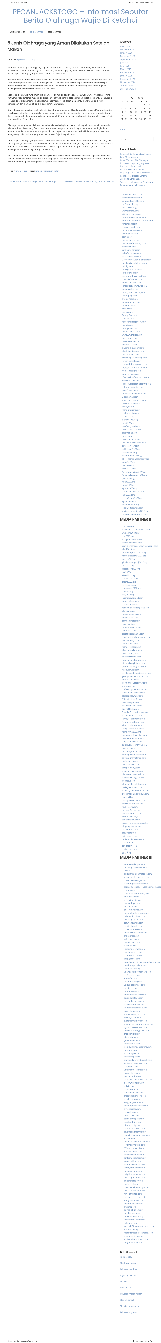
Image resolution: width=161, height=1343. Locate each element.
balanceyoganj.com (131, 250)
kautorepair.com (130, 643)
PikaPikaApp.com (130, 272)
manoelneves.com (130, 240)
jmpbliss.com (128, 325)
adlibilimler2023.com (131, 449)
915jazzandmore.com (132, 741)
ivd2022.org (127, 591)
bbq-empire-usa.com (132, 826)
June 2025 (124, 66)
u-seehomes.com (130, 396)
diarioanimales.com (131, 620)
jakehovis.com (128, 748)
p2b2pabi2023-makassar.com (136, 529)
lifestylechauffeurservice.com (135, 377)
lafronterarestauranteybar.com (138, 1024)
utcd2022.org (128, 565)
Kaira (24, 1341)
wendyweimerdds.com (132, 334)
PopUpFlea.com (129, 315)
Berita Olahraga (17, 31)
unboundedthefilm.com (133, 201)
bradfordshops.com (131, 439)
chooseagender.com (131, 227)
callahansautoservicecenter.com (137, 673)
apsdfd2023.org (129, 488)
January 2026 (126, 52)
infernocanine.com (132, 1076)
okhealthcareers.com (132, 194)
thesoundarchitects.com (135, 1095)
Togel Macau (126, 1256)
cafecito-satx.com (132, 991)
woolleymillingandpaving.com (138, 1046)
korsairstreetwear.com (134, 949)
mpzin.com (127, 308)
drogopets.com (129, 832)
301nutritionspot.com (134, 1148)
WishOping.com (129, 295)
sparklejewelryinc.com (134, 1004)
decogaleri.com (129, 624)
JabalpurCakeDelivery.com (134, 263)
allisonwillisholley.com (134, 1082)
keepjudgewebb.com (133, 1102)
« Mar (123, 129)
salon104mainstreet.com (133, 692)
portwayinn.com (131, 1089)
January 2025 (126, 75)
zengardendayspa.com (134, 1001)
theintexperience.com (132, 197)
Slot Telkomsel (127, 1300)
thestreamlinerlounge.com (136, 1187)
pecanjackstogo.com (133, 998)
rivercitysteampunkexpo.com (137, 1135)
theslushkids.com (132, 1033)
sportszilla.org (129, 797)
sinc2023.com (128, 536)
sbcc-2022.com (129, 468)
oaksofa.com (128, 842)
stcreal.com (127, 312)
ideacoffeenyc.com (130, 653)
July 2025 (124, 62)
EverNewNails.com (130, 380)
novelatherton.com (133, 1193)
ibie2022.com (128, 465)
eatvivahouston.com (133, 922)
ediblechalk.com (129, 836)
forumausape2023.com (133, 491)
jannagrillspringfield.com (133, 718)
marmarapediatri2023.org (134, 555)
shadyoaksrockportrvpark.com (136, 637)
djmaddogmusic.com (133, 1092)
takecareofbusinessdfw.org (135, 276)
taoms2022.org (129, 581)
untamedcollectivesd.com (135, 1069)
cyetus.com (127, 436)
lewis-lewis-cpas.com (131, 429)
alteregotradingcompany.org (135, 459)
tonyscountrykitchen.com (134, 758)
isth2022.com (128, 526)
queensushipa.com (131, 331)
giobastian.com (131, 1037)
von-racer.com (128, 686)
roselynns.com (129, 246)
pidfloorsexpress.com (132, 214)
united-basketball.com (134, 984)
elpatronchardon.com (132, 725)
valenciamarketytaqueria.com (137, 971)
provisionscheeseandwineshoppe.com (140, 546)
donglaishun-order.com (133, 728)
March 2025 (125, 69)
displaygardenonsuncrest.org (136, 823)
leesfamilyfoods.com (131, 426)
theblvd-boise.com (130, 413)
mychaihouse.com (130, 764)
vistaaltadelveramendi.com (136, 877)
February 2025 (127, 72)
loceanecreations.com (134, 1154)
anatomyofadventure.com (136, 1105)
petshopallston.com (133, 952)
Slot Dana (124, 1281)
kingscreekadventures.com (134, 285)
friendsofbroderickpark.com (135, 712)
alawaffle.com (130, 978)
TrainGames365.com (131, 256)
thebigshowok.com (133, 926)
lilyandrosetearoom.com (135, 1027)
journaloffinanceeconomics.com (139, 1226)
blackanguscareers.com (135, 1177)
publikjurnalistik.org (133, 1216)
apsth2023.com (129, 501)
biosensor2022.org (131, 568)
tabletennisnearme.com (133, 839)
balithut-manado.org (132, 455)
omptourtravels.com (133, 1203)
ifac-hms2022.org (130, 578)
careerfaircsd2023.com (132, 498)
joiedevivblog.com (132, 1161)
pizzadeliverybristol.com (133, 663)
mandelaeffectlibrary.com (134, 243)
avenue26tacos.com (133, 955)
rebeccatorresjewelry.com (134, 321)
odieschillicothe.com (131, 656)
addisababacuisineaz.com (136, 1239)
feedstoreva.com (130, 829)
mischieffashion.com (131, 403)
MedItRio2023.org (130, 504)
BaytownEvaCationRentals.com (136, 259)
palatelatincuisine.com (134, 916)
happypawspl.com (130, 669)
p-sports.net (130, 945)
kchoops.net (129, 1138)
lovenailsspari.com (130, 702)
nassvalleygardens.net (134, 1197)
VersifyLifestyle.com (131, 282)
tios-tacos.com (130, 988)
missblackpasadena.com (135, 965)
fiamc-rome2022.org (131, 731)
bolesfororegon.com (133, 1180)
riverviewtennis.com (131, 813)
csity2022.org (128, 594)
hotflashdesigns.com (131, 370)
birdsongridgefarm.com (135, 1158)
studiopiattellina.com (132, 715)
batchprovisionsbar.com (133, 800)
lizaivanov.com (130, 906)
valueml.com (128, 318)
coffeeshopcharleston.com (134, 689)
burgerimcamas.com (133, 1242)
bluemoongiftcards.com (135, 1131)
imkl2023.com (128, 494)
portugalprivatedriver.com (134, 682)
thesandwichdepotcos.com (134, 364)
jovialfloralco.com (130, 390)
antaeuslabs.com (130, 289)
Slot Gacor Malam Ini (130, 1306)
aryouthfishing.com (133, 981)
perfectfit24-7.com (130, 679)
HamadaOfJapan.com (132, 279)
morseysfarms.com (131, 810)
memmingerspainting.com (134, 357)
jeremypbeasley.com (131, 361)
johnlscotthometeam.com (134, 393)
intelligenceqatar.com (132, 269)
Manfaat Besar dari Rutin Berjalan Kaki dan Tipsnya (32, 181)
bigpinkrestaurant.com (133, 351)
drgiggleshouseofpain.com (134, 367)
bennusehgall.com (130, 601)
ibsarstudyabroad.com (132, 598)
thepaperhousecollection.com (138, 1079)
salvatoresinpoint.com (132, 387)
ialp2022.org (128, 572)
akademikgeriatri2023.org (134, 552)
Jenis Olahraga (36, 31)
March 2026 (125, 46)
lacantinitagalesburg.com (134, 660)
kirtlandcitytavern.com (134, 1144)
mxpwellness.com (132, 1073)
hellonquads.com (130, 617)
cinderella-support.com (133, 347)
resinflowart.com (132, 942)
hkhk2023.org (128, 481)
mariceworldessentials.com (134, 735)
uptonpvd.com (130, 1050)
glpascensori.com (132, 1040)
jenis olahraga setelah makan (47, 171)
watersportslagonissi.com (134, 400)
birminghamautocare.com (134, 754)
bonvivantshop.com (131, 302)
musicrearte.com (130, 806)
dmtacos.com (130, 890)
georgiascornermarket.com (135, 676)
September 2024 (128, 88)
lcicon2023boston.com (132, 507)
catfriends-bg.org (130, 204)
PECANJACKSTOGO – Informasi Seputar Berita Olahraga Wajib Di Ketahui (80, 16)
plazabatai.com (129, 611)
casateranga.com (132, 1056)
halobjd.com (127, 266)
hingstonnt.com (129, 223)
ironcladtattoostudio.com (136, 1007)
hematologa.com (132, 903)
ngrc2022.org (128, 423)
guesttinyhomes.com (134, 909)
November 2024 (127, 82)
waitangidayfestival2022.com (135, 511)
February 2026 (127, 49)
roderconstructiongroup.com (135, 607)
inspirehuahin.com (130, 354)
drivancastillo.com (132, 1109)
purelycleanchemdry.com (133, 292)
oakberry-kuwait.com (132, 705)
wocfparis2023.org (130, 532)
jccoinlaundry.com (130, 640)
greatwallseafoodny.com (135, 932)
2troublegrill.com (132, 1053)
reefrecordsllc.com (132, 975)
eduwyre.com (128, 406)
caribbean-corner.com (134, 1128)
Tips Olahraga (54, 31)
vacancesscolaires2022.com (135, 514)
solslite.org (129, 1086)
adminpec (39, 59)
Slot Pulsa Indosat (128, 1263)
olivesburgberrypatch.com (136, 1030)
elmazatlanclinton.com (132, 650)
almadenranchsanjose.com (134, 442)
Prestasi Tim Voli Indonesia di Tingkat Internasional (89, 181)
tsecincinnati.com (130, 604)
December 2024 (127, 79)
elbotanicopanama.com (133, 633)
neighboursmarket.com (135, 1174)
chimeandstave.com (133, 929)
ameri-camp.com (129, 338)
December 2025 (127, 56)
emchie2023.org (129, 559)
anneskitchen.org (132, 968)
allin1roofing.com (132, 1099)
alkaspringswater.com (132, 695)
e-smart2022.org (130, 419)
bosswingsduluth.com (132, 751)
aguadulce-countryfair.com (134, 744)
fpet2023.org (128, 416)
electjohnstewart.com (134, 1200)
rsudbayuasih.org (132, 1213)
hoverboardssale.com (132, 230)
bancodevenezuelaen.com (134, 217)
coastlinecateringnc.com (135, 880)
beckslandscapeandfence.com (138, 873)
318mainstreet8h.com (132, 699)
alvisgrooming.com (131, 767)
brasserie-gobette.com (133, 803)
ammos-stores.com (133, 1151)
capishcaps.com (129, 849)
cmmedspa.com (131, 1112)
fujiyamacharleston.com (133, 722)
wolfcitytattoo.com (132, 1017)
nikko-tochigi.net (132, 1125)
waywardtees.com (130, 210)
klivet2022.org (128, 575)
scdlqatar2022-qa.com (132, 539)
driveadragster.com (133, 900)
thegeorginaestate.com (133, 771)
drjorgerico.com (129, 328)
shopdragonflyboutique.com (135, 793)
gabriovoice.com (131, 939)
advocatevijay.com (130, 445)
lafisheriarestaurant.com (133, 738)
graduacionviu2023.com (135, 994)
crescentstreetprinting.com (136, 893)
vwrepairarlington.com (134, 864)
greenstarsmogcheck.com (134, 666)
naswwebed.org (129, 452)
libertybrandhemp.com (134, 1167)
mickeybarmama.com (132, 787)
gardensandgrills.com (134, 1118)
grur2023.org (128, 478)
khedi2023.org (128, 549)
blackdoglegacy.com (133, 919)
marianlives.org (129, 207)
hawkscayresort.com (131, 614)
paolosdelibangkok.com (133, 777)
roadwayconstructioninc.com (135, 790)
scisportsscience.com (134, 1236)
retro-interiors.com (131, 410)
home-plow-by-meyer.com (136, 913)
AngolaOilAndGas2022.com (134, 472)
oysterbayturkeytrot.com (135, 1020)
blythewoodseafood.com (133, 774)
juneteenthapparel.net (134, 1219)
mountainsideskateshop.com (137, 1141)
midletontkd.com (131, 1115)
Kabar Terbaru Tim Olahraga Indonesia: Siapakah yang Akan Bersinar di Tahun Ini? (134, 163)
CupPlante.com (129, 305)
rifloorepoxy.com (132, 1043)
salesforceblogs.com (131, 253)
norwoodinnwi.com (133, 1171)
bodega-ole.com (131, 1184)
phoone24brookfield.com (134, 784)
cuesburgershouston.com (136, 883)
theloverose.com (131, 935)
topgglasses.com (132, 958)
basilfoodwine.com (132, 1122)
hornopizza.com (131, 896)
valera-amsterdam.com (134, 1164)
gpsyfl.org (126, 852)
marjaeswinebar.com (132, 647)
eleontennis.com (129, 432)
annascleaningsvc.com (134, 1014)
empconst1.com (129, 344)
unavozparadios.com (132, 627)
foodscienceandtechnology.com (138, 1232)
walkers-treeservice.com (135, 1063)
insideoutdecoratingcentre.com (136, 383)
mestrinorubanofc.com (134, 1190)
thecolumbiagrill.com (132, 542)
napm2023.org (129, 485)
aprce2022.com (129, 462)
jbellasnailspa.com (130, 761)
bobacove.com (128, 780)
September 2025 (128, 59)
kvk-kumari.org (131, 1229)
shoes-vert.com (129, 630)
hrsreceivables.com (131, 341)
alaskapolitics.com (130, 233)
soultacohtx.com (129, 845)
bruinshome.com (132, 1011)
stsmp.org (127, 236)
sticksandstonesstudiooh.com (138, 1060)
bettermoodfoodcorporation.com (137, 220)
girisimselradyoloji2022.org (135, 562)
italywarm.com (130, 1223)
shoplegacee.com (130, 299)
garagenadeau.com (131, 374)
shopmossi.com (131, 1066)
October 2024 (126, 85)
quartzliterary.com (130, 709)
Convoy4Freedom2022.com (134, 475)
